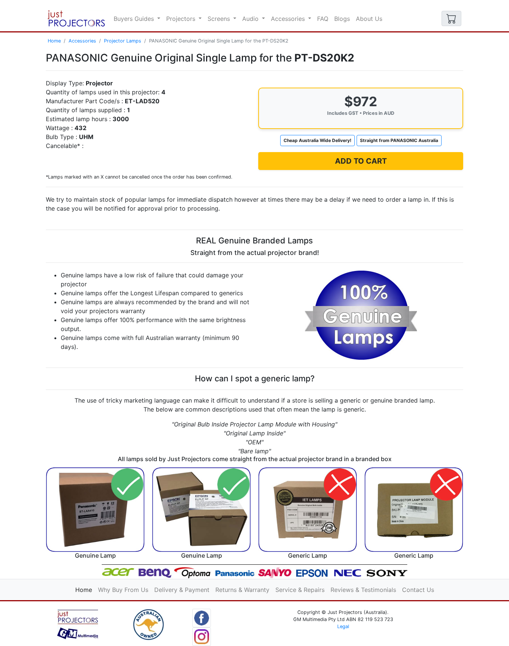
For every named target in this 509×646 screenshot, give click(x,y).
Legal (343, 626)
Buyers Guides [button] (135, 18)
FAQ (322, 18)
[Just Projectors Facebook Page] (201, 617)
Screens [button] (220, 18)
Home (54, 41)
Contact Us (418, 589)
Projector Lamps (122, 41)
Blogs (342, 18)
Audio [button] (251, 18)
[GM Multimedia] (77, 624)
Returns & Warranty (242, 589)
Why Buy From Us (123, 589)
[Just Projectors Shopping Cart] (451, 18)
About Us (369, 18)
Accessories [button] (289, 18)
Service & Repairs (300, 589)
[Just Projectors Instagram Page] (201, 636)
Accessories (82, 41)
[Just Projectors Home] (76, 18)
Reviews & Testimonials (363, 589)
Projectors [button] (181, 18)
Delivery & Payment (181, 589)
